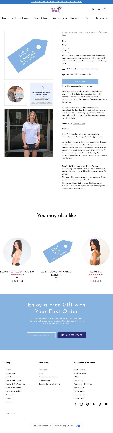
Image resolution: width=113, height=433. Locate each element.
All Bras (8, 370)
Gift (65, 50)
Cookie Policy (79, 398)
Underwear (10, 395)
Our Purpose (44, 370)
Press (41, 373)
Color (64, 45)
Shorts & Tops (41, 18)
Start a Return (79, 370)
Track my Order (80, 373)
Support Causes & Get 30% (49, 384)
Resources (100, 18)
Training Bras (11, 373)
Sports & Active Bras (14, 388)
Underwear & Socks (20, 18)
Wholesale (9, 402)
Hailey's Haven (79, 123)
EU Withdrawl (79, 391)
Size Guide (75, 18)
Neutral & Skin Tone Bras (15, 384)
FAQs (76, 377)
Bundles (8, 398)
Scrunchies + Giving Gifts (79, 32)
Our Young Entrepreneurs (48, 377)
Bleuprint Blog (44, 380)
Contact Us (78, 380)
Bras (4, 18)
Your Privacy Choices (65, 426)
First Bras (9, 377)
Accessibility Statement (83, 384)
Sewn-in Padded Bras (13, 380)
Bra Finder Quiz (60, 18)
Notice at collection (42, 426)
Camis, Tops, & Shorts (14, 391)
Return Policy (79, 388)
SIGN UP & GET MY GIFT (71, 335)
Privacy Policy (79, 395)
